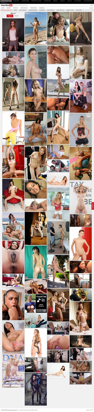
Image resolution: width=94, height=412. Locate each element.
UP (91, 410)
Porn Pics (6, 5)
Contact (21, 410)
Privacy (29, 410)
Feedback (92, 206)
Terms (25, 410)
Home (87, 410)
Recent (17, 16)
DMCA (33, 410)
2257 (36, 410)
